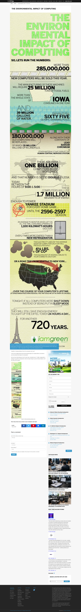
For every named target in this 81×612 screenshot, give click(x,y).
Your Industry (27, 592)
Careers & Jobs (13, 595)
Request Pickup (21, 605)
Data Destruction (25, 1)
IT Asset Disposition (32, 1)
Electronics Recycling (20, 594)
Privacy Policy (27, 596)
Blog (54, 1)
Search (66, 581)
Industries (50, 1)
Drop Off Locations (27, 590)
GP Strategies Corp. (52, 539)
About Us (11, 590)
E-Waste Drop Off (40, 1)
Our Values (12, 592)
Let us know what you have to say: (17, 435)
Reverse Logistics (21, 599)
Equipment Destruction (20, 597)
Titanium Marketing (67, 610)
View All (69, 450)
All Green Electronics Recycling (15, 610)
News (26, 595)
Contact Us (60, 1)
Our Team (12, 598)
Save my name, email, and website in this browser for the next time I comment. (25, 451)
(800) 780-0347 (68, 1)
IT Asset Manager (51, 519)
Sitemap (26, 598)
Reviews (26, 593)
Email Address (13, 447)
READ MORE (50, 573)
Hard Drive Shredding (20, 604)
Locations (12, 596)
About (57, 1)
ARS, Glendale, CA (52, 558)
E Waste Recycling (19, 601)
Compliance (45, 1)
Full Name (13, 443)
